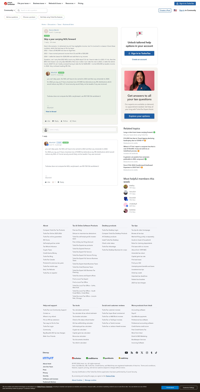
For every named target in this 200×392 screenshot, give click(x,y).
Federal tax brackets (138, 279)
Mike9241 (54, 72)
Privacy (45, 373)
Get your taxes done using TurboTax (136, 135)
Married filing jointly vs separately (143, 237)
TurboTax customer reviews (111, 310)
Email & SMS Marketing (139, 336)
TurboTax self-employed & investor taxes (84, 238)
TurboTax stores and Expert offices (84, 276)
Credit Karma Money (50, 253)
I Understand (170, 387)
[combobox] (31, 10)
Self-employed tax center (51, 243)
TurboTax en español (50, 273)
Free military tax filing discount (83, 242)
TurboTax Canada (49, 260)
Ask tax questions (12, 17)
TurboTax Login (48, 326)
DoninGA (132, 198)
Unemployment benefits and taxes (143, 266)
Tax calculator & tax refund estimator (85, 313)
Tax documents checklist (81, 339)
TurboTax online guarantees (52, 237)
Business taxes (38, 3)
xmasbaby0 (133, 204)
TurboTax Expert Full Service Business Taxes (85, 259)
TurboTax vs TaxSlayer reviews (112, 320)
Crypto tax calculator (79, 330)
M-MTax (131, 186)
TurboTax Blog (48, 256)
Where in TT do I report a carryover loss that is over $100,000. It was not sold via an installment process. (139, 149)
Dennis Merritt (54, 30)
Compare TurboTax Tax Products (54, 230)
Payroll (134, 313)
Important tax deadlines (139, 276)
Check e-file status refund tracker (83, 320)
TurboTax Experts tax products (83, 245)
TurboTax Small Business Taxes (83, 267)
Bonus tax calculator (79, 336)
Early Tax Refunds (49, 269)
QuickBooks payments (139, 316)
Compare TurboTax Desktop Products (114, 233)
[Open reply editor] (80, 129)
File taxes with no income (140, 246)
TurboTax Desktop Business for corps (114, 250)
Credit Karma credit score (140, 326)
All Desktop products (109, 237)
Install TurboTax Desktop (110, 240)
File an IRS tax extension (51, 320)
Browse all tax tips (138, 233)
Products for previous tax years (53, 263)
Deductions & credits (131, 143)
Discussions (52, 24)
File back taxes (136, 260)
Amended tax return (138, 253)
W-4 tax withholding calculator (83, 323)
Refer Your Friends (49, 336)
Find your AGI (136, 263)
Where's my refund (49, 316)
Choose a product (29, 17)
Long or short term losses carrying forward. (138, 132)
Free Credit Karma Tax (139, 330)
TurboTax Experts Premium (81, 249)
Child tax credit (137, 273)
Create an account (139, 59)
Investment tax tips (138, 269)
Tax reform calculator (80, 343)
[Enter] (18, 10)
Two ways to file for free (51, 323)
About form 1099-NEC (139, 250)
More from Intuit (137, 333)
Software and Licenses (50, 379)
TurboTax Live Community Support (54, 310)
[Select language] (175, 10)
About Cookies (77, 380)
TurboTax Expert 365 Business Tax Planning (84, 271)
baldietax (132, 210)
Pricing (80, 3)
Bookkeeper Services (139, 339)
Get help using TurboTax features (51, 17)
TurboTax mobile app (50, 266)
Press (44, 370)
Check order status (108, 243)
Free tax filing (77, 230)
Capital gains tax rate (138, 256)
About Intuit (47, 364)
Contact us (46, 313)
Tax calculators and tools (81, 310)
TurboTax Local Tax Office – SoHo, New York (84, 287)
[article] (80, 163)
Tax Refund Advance (50, 246)
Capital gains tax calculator (81, 333)
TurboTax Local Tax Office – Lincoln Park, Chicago (84, 297)
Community (8, 10)
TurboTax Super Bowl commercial (113, 313)
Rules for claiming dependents (142, 243)
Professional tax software (140, 320)
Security (45, 376)
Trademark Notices (49, 382)
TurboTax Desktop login (110, 230)
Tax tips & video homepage (141, 230)
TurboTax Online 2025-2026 (52, 233)
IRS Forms (46, 240)
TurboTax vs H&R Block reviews (112, 316)
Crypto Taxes (47, 250)
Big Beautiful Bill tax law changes (54, 333)
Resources (69, 3)
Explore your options (139, 116)
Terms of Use (110, 376)
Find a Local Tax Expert (80, 279)
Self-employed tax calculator (82, 326)
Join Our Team (48, 367)
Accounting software (138, 310)
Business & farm (68, 24)
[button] (165, 10)
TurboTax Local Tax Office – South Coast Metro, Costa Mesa (84, 292)
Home (44, 24)
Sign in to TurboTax (141, 53)
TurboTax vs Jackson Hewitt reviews (114, 326)
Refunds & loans (55, 3)
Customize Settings (188, 387)
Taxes (59, 24)
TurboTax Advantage (109, 246)
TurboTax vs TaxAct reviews (111, 323)
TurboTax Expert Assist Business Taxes (85, 264)
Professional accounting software (142, 323)
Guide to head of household (141, 240)
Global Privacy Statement (44, 386)
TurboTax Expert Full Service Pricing (85, 255)
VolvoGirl (132, 192)
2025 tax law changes (139, 283)
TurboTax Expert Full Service (82, 252)
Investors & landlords (131, 153)
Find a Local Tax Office (80, 282)
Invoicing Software (138, 343)
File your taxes (23, 3)
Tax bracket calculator (80, 316)
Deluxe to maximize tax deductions (84, 233)
